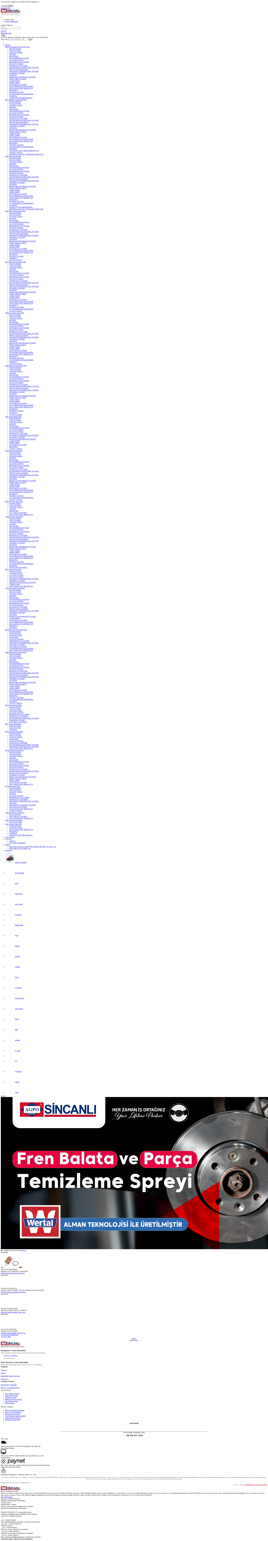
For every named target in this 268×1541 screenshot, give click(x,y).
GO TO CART (6, 1337)
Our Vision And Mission (17, 843)
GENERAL (13, 96)
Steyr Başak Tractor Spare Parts (15, 262)
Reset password (6, 33)
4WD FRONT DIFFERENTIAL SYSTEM (23, 71)
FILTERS (12, 54)
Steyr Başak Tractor (11, 1401)
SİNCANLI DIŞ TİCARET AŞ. (20, 848)
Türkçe (8, 8)
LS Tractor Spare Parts (12, 786)
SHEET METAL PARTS (17, 79)
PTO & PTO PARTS (16, 64)
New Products (9, 837)
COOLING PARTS (16, 52)
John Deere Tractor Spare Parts (15, 211)
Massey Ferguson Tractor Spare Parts (17, 47)
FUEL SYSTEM (15, 51)
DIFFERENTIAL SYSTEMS (19, 62)
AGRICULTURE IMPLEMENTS (20, 98)
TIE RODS (13, 75)
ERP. (265, 1485)
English (10, 6)
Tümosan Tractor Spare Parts (14, 313)
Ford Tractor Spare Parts (13, 156)
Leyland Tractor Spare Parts (14, 750)
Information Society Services (10, 1376)
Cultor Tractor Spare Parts (13, 820)
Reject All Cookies (7, 1539)
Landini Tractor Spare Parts (14, 516)
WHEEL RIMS (14, 83)
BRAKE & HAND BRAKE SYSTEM (22, 77)
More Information (7, 1497)
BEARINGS (13, 90)
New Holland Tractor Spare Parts (16, 100)
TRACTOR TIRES (15, 822)
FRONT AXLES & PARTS (18, 69)
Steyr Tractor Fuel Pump (13, 1412)
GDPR (7, 845)
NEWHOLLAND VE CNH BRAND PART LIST (26, 154)
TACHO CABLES (15, 152)
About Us (12, 841)
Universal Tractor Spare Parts (14, 813)
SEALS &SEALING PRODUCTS (21, 88)
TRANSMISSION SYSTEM (19, 58)
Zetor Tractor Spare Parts (13, 569)
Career (3, 1373)
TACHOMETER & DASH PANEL (21, 86)
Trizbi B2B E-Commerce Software (255, 1485)
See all (24, 1250)
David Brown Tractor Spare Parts (16, 630)
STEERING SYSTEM (17, 73)
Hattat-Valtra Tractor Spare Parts (15, 366)
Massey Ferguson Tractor (13, 1399)
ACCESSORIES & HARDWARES (21, 94)
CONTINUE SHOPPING (9, 1335)
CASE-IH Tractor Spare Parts (15, 588)
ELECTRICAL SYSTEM (18, 85)
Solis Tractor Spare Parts (13, 416)
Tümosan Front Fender (12, 1414)
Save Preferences (26, 1539)
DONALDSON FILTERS (18, 567)
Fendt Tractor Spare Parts (13, 705)
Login (30, 39)
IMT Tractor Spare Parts (13, 724)
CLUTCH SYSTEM (16, 60)
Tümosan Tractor (10, 1397)
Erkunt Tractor (10, 1403)
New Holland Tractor (12, 1394)
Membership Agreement (9, 1385)
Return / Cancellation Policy (10, 1388)
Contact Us (8, 850)
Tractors (7, 45)
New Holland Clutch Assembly (15, 1416)
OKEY (134, 1339)
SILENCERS (13, 56)
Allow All (17, 1539)
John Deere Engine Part (13, 1418)
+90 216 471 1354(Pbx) (10, 1355)
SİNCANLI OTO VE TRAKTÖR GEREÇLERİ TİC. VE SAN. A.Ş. (32, 847)
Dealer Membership (11, 21)
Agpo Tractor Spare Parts (13, 824)
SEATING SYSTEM (16, 92)
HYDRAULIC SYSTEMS (18, 66)
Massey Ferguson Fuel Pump (14, 1410)
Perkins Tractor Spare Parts (14, 501)
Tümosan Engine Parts (12, 1420)
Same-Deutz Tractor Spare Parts (15, 652)
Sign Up (3, 31)
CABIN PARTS (14, 81)
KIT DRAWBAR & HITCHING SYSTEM (24, 68)
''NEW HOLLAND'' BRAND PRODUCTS (24, 151)
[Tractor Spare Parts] (10, 12)
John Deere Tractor (11, 1395)
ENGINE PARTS (15, 49)
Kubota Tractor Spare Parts (14, 731)
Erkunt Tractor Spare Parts (14, 450)
